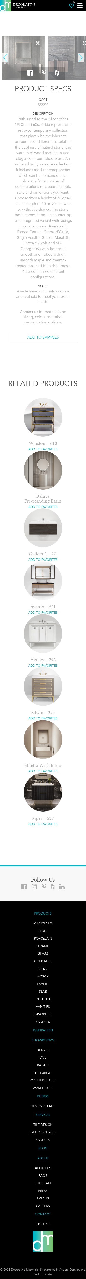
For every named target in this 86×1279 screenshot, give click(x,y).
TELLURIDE (43, 1072)
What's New (43, 923)
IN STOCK (43, 999)
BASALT (43, 1065)
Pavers (43, 984)
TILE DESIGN (43, 1124)
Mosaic (43, 976)
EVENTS (43, 1198)
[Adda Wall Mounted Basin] (23, 58)
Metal (43, 969)
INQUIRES (42, 1224)
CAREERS (43, 1206)
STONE (43, 931)
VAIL (43, 1057)
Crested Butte (43, 1080)
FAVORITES (42, 1014)
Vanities (43, 1006)
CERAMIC (43, 946)
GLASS (43, 953)
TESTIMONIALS (42, 1106)
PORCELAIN (43, 938)
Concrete (43, 961)
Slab (43, 991)
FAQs (43, 1175)
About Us (43, 1168)
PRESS (43, 1191)
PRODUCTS (43, 913)
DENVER (43, 1050)
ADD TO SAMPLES (43, 337)
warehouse (43, 1088)
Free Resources (42, 1132)
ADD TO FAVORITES (42, 449)
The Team (43, 1183)
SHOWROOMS (43, 1040)
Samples (43, 1022)
